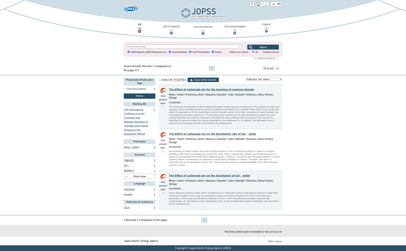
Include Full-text (271, 52)
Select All (167, 79)
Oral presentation (235, 28)
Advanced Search (266, 58)
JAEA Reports (171, 28)
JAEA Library (275, 241)
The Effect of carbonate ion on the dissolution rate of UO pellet (212, 134)
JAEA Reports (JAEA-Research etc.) (149, 52)
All (139, 26)
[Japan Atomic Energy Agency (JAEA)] (131, 10)
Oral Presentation (201, 52)
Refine (139, 96)
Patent (266, 26)
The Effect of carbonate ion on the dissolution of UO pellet (209, 175)
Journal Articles (203, 28)
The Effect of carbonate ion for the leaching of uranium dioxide (211, 89)
